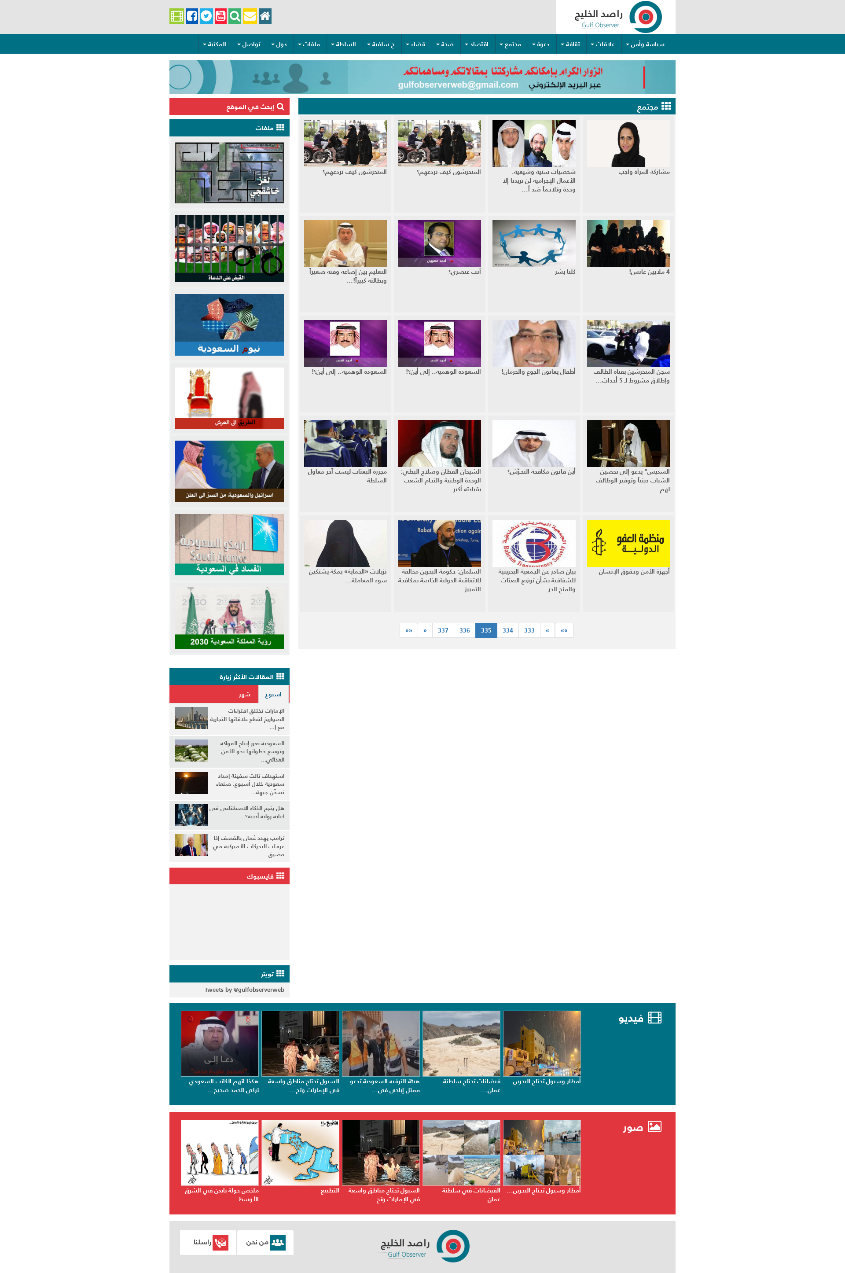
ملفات (311, 44)
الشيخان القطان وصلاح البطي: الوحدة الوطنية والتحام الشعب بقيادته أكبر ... (440, 480)
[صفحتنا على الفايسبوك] (192, 16)
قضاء (418, 44)
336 (464, 630)
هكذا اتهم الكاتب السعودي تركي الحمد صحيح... (304, 1085)
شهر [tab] (244, 694)
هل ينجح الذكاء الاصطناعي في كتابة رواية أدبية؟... (246, 812)
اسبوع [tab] (273, 694)
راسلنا (202, 1241)
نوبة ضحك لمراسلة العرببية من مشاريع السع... (224, 1085)
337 (443, 630)
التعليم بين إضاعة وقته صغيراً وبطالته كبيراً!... (348, 276)
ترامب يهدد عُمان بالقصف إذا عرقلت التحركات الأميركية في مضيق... (248, 846)
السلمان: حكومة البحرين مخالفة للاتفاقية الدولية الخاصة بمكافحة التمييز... (439, 580)
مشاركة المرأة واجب (644, 171)
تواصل (251, 44)
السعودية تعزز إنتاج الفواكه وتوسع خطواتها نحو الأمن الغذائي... (252, 751)
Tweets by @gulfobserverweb (244, 989)
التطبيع (410, 1190)
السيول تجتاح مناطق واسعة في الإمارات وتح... (384, 1085)
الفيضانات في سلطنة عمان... (552, 1194)
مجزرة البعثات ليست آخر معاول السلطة (347, 476)
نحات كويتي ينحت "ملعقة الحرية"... (226, 1194)
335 (489, 630)
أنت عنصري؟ (464, 271)
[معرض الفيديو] (176, 16)
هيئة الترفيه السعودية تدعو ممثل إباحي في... (465, 1085)
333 (529, 630)
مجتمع (513, 44)
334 (508, 630)
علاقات (605, 44)
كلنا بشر (565, 271)
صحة (447, 44)
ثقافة (573, 44)
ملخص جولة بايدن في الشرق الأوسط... (302, 1194)
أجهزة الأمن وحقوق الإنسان (634, 571)
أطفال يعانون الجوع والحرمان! (538, 371)
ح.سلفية (383, 44)
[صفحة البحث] (234, 16)
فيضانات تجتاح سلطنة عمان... (552, 1085)
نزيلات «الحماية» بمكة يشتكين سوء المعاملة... (348, 575)
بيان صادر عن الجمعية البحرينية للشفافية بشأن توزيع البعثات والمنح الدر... (537, 580)
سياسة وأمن (648, 44)
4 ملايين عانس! (649, 271)
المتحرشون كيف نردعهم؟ (449, 171)
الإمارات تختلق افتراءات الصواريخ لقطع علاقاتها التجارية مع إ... (247, 719)
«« (564, 630)
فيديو (630, 1017)
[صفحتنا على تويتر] (206, 16)
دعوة (543, 44)
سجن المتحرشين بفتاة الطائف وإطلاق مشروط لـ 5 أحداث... (632, 376)
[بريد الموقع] (250, 16)
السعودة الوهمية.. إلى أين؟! (443, 371)
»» (408, 630)
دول (281, 44)
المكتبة (217, 44)
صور (635, 1127)
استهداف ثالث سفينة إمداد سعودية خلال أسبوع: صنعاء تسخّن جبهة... (250, 784)
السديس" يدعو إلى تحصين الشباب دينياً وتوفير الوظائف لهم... (633, 480)
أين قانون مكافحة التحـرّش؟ (541, 471)
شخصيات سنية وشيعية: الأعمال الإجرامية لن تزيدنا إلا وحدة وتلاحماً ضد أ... (539, 180)
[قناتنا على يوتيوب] (221, 16)
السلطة (346, 44)
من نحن (257, 1241)
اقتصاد (479, 44)
